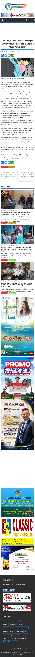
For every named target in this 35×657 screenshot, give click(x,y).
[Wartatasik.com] (2, 20)
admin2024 (16, 51)
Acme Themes (17, 654)
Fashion (20, 624)
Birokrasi (23, 621)
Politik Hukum (12, 166)
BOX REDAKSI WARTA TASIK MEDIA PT (14, 584)
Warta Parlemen (7, 642)
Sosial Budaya (12, 259)
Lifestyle (26, 628)
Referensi (5, 635)
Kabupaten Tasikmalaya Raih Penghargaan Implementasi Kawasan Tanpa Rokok (8, 175)
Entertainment (12, 624)
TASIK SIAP (6, 638)
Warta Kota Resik (22, 638)
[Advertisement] (17, 32)
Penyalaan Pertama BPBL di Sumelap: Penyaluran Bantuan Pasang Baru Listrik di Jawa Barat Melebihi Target (27, 176)
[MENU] (33, 20)
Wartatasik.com (13, 82)
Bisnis (28, 621)
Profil (26, 631)
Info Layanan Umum (8, 628)
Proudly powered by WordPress (10, 652)
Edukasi (5, 624)
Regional (12, 635)
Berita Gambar (7, 621)
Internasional (18, 628)
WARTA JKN (13, 638)
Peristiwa (12, 631)
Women (15, 642)
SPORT (26, 635)
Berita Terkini (4, 166)
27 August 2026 (6, 210)
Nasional (5, 631)
